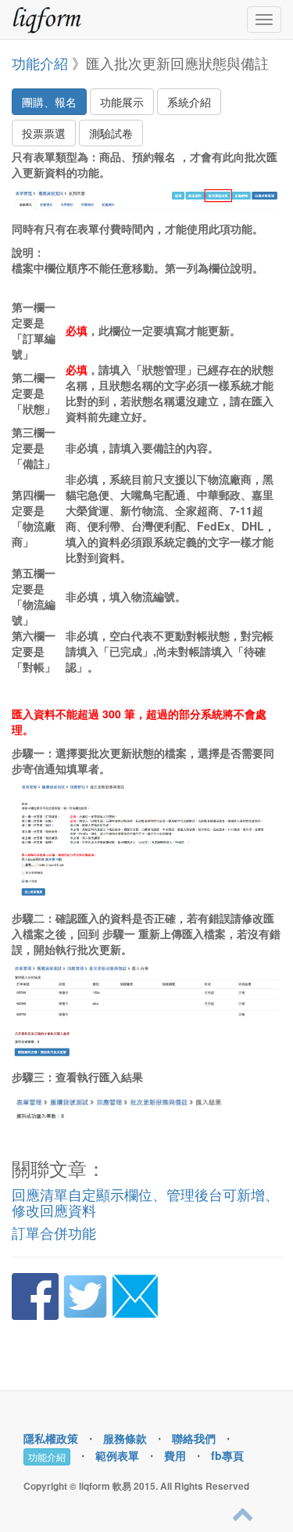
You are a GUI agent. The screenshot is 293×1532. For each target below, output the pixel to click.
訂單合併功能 (54, 1232)
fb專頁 (227, 1455)
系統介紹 (189, 102)
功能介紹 (40, 62)
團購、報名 (49, 102)
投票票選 (44, 133)
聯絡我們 (194, 1438)
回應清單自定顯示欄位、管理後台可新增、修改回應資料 (145, 1202)
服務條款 (125, 1438)
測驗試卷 (111, 133)
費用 (175, 1455)
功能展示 (122, 102)
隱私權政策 (50, 1438)
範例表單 (117, 1455)
